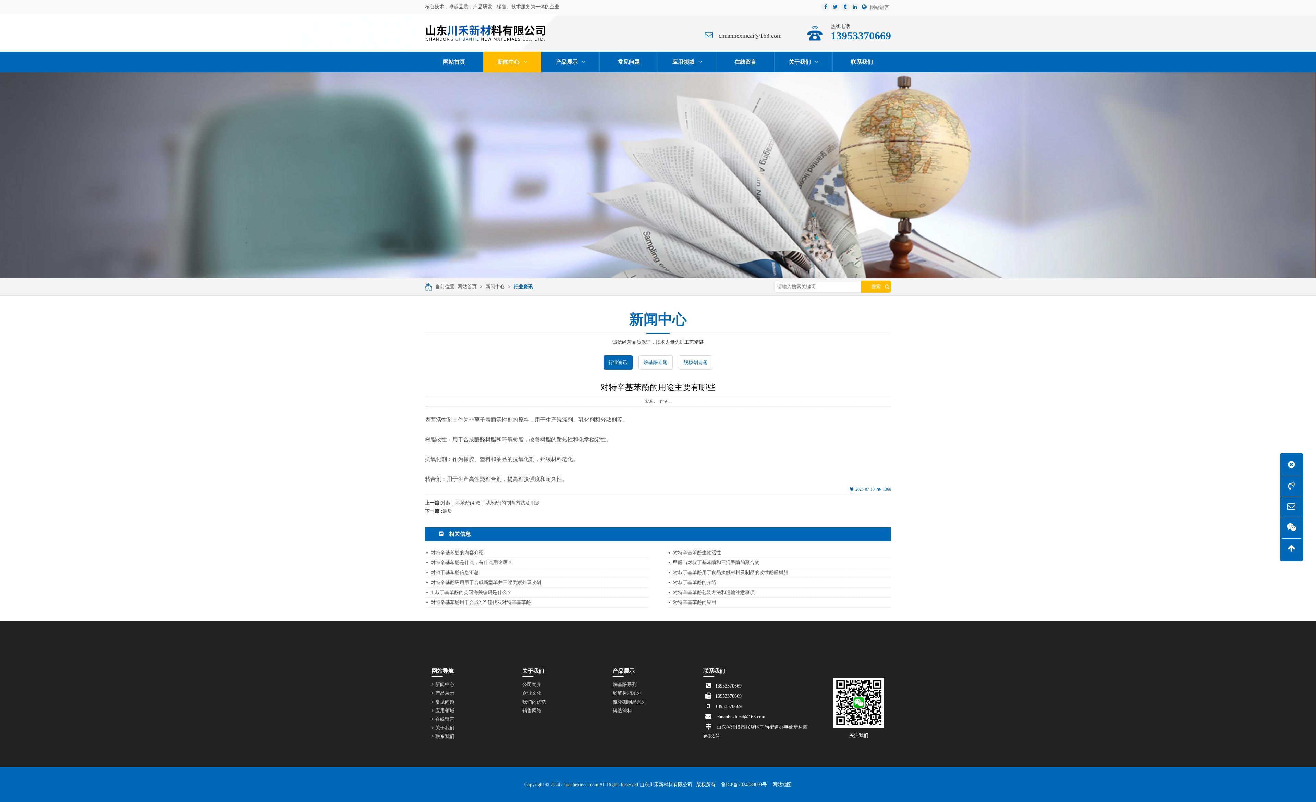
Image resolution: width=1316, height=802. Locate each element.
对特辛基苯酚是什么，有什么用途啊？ (471, 562)
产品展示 (444, 693)
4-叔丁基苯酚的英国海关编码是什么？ (471, 592)
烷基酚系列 (625, 684)
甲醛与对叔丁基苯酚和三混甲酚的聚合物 (716, 562)
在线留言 (444, 719)
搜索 (876, 286)
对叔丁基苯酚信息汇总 (455, 572)
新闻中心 (495, 286)
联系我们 (444, 736)
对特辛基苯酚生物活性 (697, 552)
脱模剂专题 (696, 362)
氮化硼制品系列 (629, 702)
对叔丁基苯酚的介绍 (694, 582)
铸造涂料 (622, 710)
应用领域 (444, 710)
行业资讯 (523, 286)
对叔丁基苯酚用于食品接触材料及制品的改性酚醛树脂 (730, 572)
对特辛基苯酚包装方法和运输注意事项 (714, 592)
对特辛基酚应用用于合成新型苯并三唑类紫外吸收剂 (486, 582)
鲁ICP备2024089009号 (744, 784)
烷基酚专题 (656, 362)
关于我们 (444, 727)
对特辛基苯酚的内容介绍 (457, 552)
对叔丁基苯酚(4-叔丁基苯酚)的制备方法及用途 (490, 503)
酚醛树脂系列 (627, 693)
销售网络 (531, 710)
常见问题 (444, 702)
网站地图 (782, 784)
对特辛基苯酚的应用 (694, 602)
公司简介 (531, 684)
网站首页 (467, 286)
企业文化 (531, 693)
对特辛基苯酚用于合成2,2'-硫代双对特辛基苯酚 (481, 602)
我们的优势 (534, 702)
